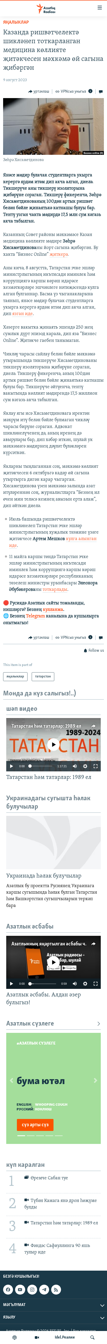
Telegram (35, 616)
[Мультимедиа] (37, 1337)
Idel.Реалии (65, 1337)
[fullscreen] (95, 766)
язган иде (22, 314)
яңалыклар (16, 22)
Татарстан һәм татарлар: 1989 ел (46, 726)
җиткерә (59, 254)
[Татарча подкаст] (14, 1337)
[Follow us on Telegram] (44, 1290)
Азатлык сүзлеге (30, 1023)
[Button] (38, 91)
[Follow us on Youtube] (20, 1290)
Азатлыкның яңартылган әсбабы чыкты (54, 944)
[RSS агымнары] (56, 1290)
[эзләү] (92, 1337)
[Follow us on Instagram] (32, 1290)
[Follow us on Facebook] (8, 1290)
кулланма (53, 609)
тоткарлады (55, 589)
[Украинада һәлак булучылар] (53, 842)
